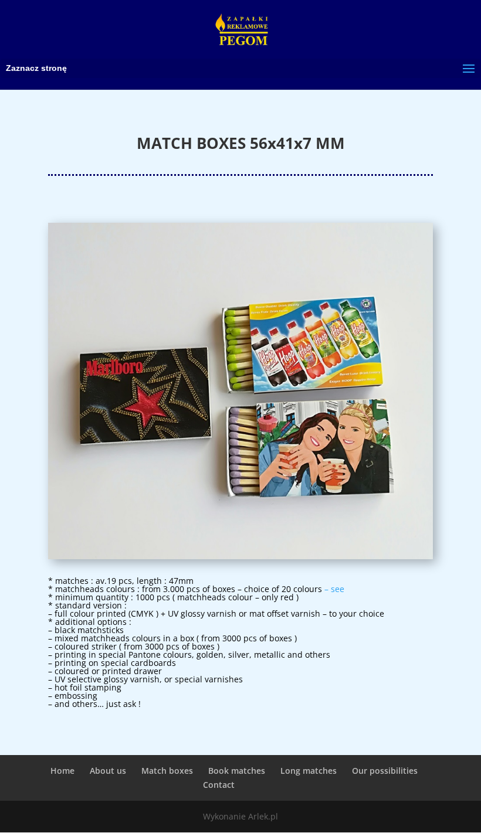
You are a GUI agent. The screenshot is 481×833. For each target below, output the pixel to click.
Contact (219, 784)
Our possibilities (385, 770)
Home (62, 770)
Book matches (236, 770)
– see (334, 588)
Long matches (308, 770)
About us (108, 770)
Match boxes (167, 770)
